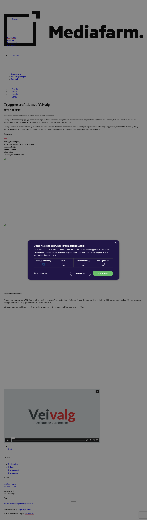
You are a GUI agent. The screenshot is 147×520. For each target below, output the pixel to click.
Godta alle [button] (103, 273)
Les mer (54, 255)
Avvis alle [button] (80, 273)
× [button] (116, 243)
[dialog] (73, 260)
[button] (40, 273)
